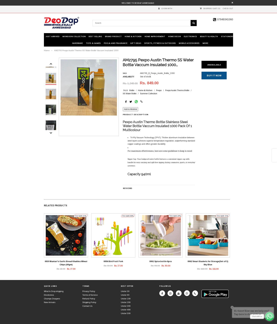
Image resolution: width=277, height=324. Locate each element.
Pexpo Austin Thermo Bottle (177, 90)
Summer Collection (148, 93)
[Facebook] (162, 293)
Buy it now (214, 75)
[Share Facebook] (126, 101)
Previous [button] (51, 64)
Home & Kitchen (145, 90)
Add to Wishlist (130, 109)
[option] (89, 87)
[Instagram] (170, 293)
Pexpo (159, 90)
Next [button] (51, 133)
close (232, 2)
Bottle (131, 90)
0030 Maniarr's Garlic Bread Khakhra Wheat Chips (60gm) (66, 263)
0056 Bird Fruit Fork (113, 261)
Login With (166, 8)
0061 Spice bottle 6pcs (160, 261)
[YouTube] (179, 293)
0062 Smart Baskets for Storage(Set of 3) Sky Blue (208, 263)
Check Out (228, 8)
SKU (125, 73)
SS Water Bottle (129, 93)
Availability (128, 76)
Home (47, 50)
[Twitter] (131, 101)
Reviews (127, 188)
